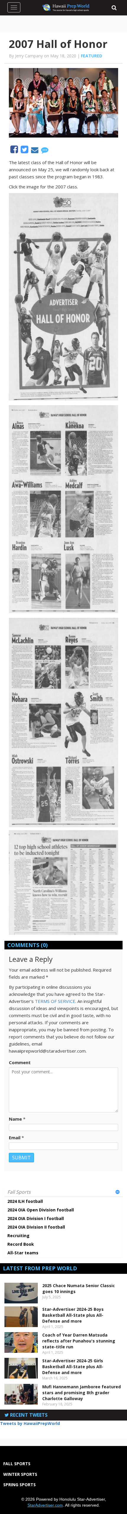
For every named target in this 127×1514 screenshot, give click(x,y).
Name (15, 1119)
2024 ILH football (25, 1201)
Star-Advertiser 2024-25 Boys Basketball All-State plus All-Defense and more (73, 1315)
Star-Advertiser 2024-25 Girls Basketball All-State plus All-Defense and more (72, 1366)
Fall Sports (19, 1192)
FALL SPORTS (16, 1463)
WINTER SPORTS (20, 1474)
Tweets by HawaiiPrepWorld (30, 1423)
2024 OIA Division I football (35, 1218)
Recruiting (18, 1235)
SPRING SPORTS (19, 1484)
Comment (20, 1062)
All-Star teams (22, 1253)
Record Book (20, 1244)
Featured (91, 56)
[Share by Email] (35, 151)
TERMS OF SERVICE (55, 1001)
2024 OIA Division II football (36, 1227)
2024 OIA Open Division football (40, 1210)
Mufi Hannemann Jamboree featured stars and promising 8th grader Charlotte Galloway (81, 1392)
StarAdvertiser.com (45, 1505)
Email (14, 1137)
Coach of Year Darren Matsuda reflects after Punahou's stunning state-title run (78, 1341)
